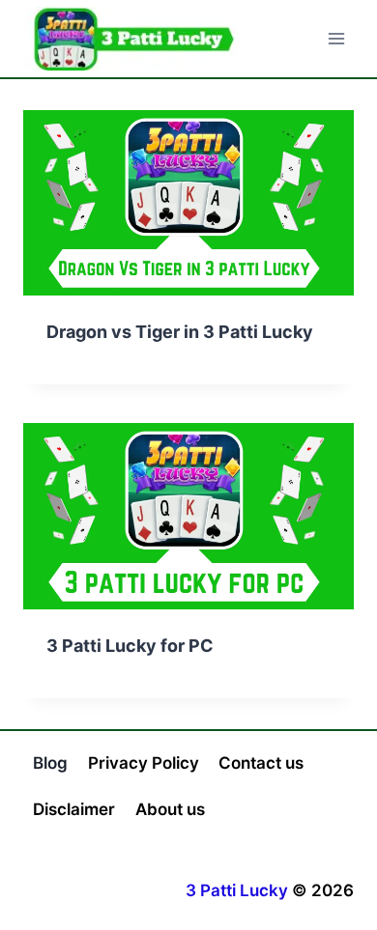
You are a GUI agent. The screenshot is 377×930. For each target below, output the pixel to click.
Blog (50, 763)
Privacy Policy (143, 763)
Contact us (261, 763)
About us (170, 809)
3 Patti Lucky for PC (130, 645)
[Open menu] (336, 38)
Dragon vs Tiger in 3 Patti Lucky (179, 332)
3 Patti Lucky (237, 890)
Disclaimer (74, 809)
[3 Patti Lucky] (134, 38)
